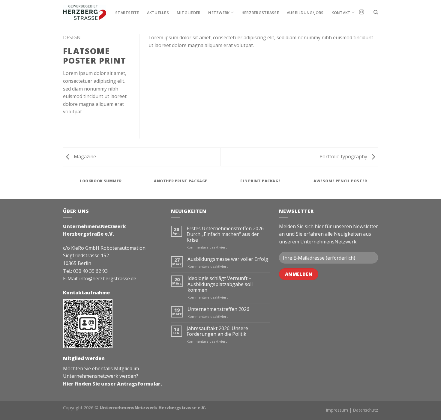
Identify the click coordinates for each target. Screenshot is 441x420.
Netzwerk (219, 12)
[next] (377, 187)
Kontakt (341, 12)
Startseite (127, 12)
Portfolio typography (344, 156)
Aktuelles (158, 12)
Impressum (337, 410)
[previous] (64, 187)
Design (72, 37)
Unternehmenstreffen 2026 (218, 309)
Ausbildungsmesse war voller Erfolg (228, 259)
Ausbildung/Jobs (305, 12)
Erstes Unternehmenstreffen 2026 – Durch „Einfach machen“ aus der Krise (227, 234)
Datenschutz (365, 410)
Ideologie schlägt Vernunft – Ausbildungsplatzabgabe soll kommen (220, 284)
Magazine (84, 156)
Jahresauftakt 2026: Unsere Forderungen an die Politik (217, 331)
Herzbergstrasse (260, 12)
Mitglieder (189, 12)
